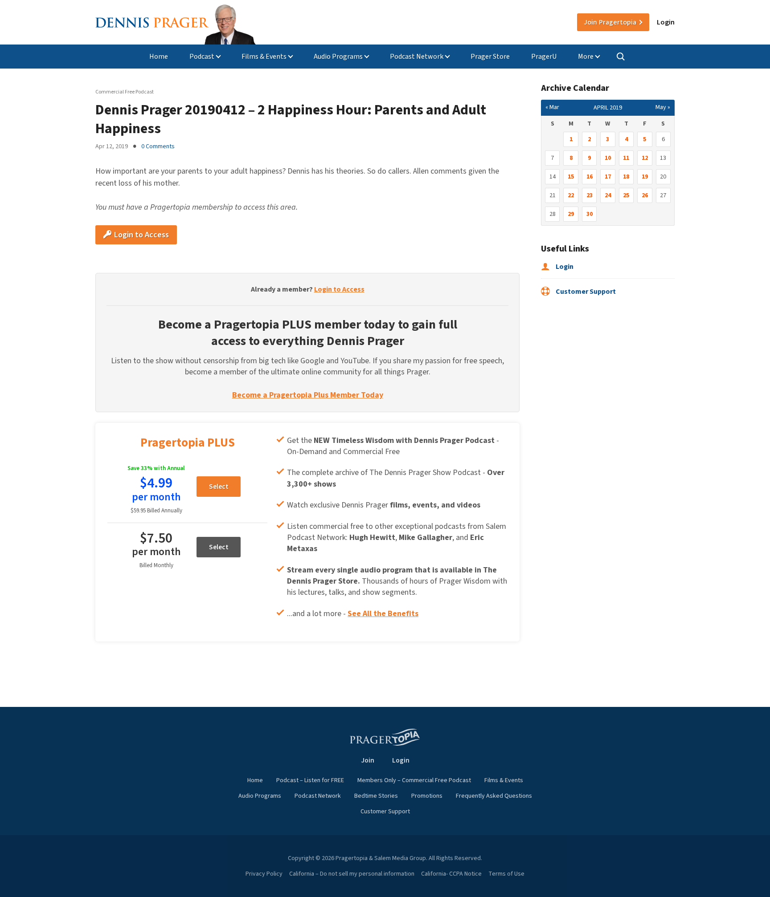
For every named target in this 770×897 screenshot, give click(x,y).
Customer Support (585, 291)
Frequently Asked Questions (494, 795)
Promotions (426, 795)
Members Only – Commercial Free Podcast (414, 780)
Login (666, 22)
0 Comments (158, 146)
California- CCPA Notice (451, 873)
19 (645, 176)
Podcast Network (416, 56)
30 (589, 214)
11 (626, 158)
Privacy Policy (264, 873)
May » (662, 107)
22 (571, 195)
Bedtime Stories (376, 795)
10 (608, 158)
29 (571, 214)
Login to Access (140, 234)
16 (589, 176)
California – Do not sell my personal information (351, 873)
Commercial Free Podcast (124, 92)
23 (589, 195)
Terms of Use (506, 873)
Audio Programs (338, 56)
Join (610, 22)
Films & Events (264, 56)
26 (645, 195)
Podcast (201, 56)
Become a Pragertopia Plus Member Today (307, 395)
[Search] (620, 57)
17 (608, 176)
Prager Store (490, 56)
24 (608, 195)
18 (626, 176)
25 (626, 195)
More (586, 56)
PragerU (544, 56)
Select (219, 486)
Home (158, 56)
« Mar (552, 107)
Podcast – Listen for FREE (310, 780)
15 (571, 176)
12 (645, 158)
